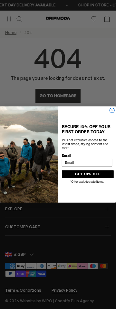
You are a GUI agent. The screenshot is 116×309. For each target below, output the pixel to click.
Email (66, 155)
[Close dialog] (112, 110)
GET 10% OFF (88, 174)
